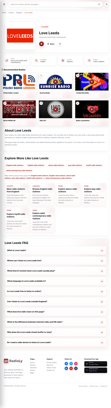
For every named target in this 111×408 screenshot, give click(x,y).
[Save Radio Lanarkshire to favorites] (77, 103)
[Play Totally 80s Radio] (91, 81)
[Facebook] (66, 363)
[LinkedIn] (66, 368)
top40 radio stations (94, 165)
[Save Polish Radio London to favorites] (5, 75)
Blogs (32, 373)
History (32, 370)
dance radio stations (56, 165)
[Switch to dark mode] (106, 4)
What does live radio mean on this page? (25, 312)
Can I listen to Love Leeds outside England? (27, 301)
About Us (50, 365)
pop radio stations (75, 165)
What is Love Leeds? (16, 250)
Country (11, 12)
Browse (32, 365)
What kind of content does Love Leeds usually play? (31, 271)
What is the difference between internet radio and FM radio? (35, 322)
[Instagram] (76, 363)
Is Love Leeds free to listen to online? (24, 291)
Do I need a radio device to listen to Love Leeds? (29, 342)
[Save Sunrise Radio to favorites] (41, 75)
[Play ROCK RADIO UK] (19, 109)
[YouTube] (71, 368)
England (19, 12)
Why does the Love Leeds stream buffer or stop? (29, 332)
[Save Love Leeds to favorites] (59, 43)
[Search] (99, 4)
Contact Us (51, 370)
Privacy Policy (52, 362)
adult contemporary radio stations (19, 170)
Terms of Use (51, 368)
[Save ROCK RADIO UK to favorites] (5, 103)
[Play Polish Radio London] (19, 81)
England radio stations (14, 165)
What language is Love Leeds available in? (26, 281)
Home (4, 12)
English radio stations (36, 165)
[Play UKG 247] (55, 109)
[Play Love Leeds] (41, 43)
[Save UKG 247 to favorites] (41, 103)
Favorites (33, 368)
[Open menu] (4, 4)
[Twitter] (71, 363)
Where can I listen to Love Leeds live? (24, 260)
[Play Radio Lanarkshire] (91, 109)
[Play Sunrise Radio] (55, 81)
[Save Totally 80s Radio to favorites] (77, 75)
